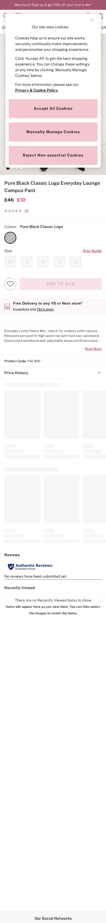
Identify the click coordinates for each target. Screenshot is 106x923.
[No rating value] (14, 210)
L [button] (59, 262)
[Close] (92, 20)
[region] (53, 91)
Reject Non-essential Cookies (53, 155)
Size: (8, 251)
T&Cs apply (45, 309)
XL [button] (75, 262)
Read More (93, 349)
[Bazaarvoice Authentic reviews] (30, 567)
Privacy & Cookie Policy (36, 90)
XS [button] (10, 262)
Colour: (10, 226)
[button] (8, 168)
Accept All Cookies (53, 108)
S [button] (27, 262)
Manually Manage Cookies (53, 132)
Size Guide (92, 251)
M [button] (43, 262)
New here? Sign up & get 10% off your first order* (53, 5)
